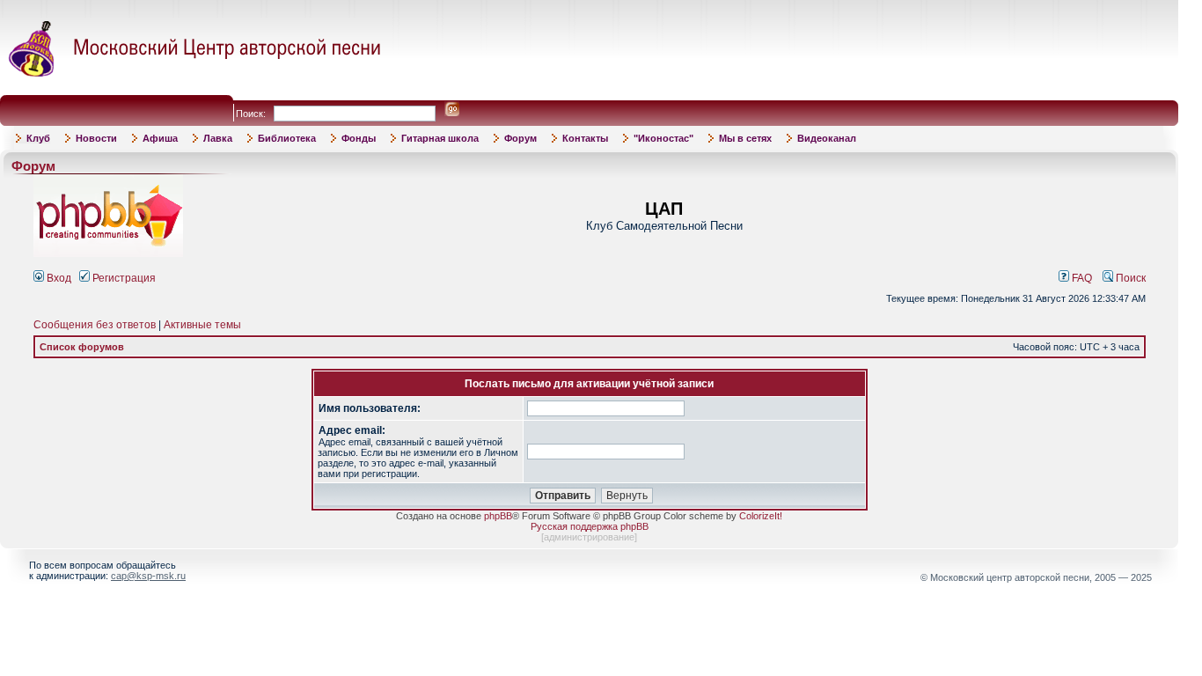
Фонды (358, 138)
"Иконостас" (663, 138)
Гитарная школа (440, 138)
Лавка (217, 138)
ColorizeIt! (760, 516)
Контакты (585, 138)
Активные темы (202, 325)
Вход (57, 278)
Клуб (38, 138)
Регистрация (123, 278)
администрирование (589, 537)
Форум (520, 138)
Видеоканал (826, 138)
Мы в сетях (745, 138)
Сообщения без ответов (94, 325)
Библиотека (287, 138)
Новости (96, 138)
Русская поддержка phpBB (590, 526)
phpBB (498, 516)
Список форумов (82, 347)
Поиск (1129, 278)
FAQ (1080, 278)
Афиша (160, 138)
